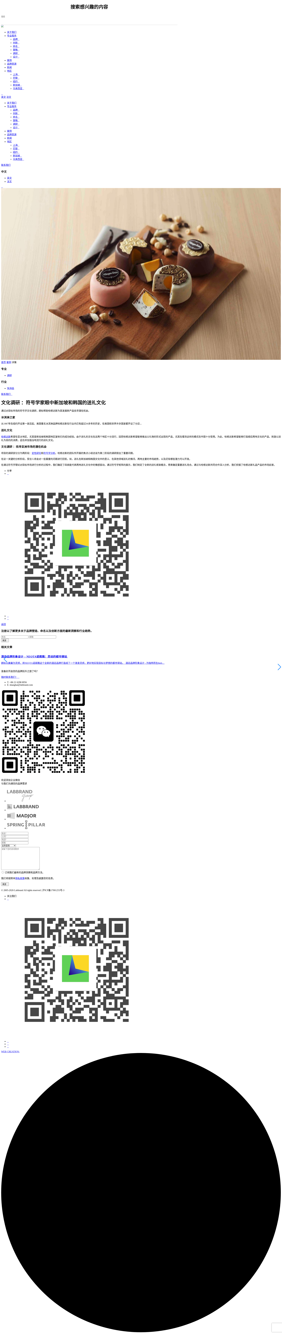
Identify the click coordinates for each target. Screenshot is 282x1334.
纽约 (16, 81)
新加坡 (17, 85)
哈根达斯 (6, 436)
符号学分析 (49, 453)
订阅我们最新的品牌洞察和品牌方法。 (25, 872)
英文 (3, 97)
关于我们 (11, 32)
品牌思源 (11, 64)
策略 (16, 50)
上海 (16, 74)
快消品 (10, 388)
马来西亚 (18, 88)
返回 (3, 624)
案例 (9, 60)
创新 (16, 43)
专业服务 (11, 35)
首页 (3, 362)
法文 (8, 97)
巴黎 (16, 78)
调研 (16, 53)
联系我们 (6, 165)
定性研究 (36, 453)
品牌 (16, 39)
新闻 (9, 67)
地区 (9, 71)
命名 (16, 46)
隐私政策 (20, 878)
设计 (16, 57)
